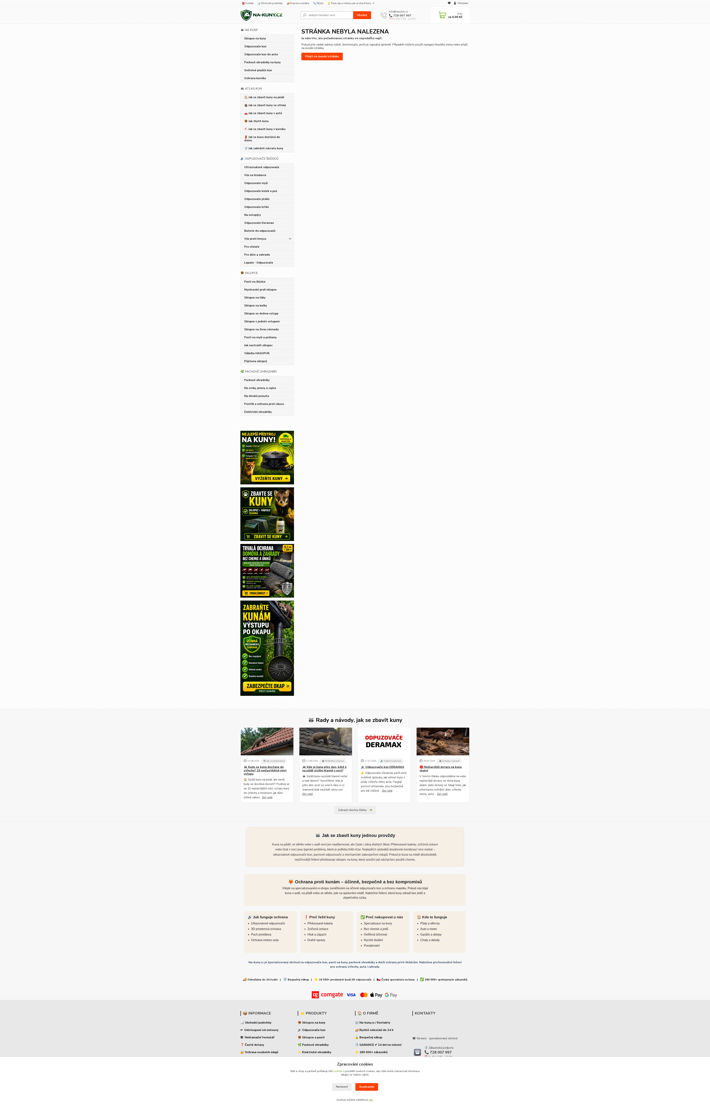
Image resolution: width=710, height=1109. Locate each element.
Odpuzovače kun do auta (261, 54)
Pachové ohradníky (257, 380)
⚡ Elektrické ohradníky (314, 1052)
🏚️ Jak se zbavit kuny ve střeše (265, 105)
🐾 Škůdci (318, 3)
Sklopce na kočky (255, 305)
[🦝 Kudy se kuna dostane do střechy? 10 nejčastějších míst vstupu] (267, 741)
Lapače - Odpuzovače (258, 262)
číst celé (267, 797)
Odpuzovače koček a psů (260, 191)
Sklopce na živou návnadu (261, 329)
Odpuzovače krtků (256, 207)
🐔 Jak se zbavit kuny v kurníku (264, 129)
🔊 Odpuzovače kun (390, 760)
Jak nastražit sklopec (258, 345)
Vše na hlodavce (255, 175)
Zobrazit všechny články (352, 810)
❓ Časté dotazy (252, 1045)
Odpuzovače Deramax (259, 223)
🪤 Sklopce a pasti (311, 1037)
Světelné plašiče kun (258, 70)
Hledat (362, 15)
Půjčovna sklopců (255, 361)
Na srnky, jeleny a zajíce (260, 388)
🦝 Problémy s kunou (333, 760)
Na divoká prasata (256, 396)
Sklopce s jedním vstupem (262, 321)
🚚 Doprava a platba (298, 3)
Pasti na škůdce (255, 282)
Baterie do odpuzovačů (259, 231)
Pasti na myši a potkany (260, 337)
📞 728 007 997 (400, 16)
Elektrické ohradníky (258, 412)
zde (371, 1100)
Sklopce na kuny (255, 38)
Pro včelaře (251, 247)
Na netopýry (252, 215)
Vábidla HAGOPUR (256, 353)
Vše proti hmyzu (255, 239)
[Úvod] (269, 15)
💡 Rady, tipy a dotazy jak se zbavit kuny (349, 3)
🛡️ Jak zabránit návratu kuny (263, 148)
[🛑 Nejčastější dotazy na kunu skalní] (443, 741)
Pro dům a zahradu (257, 255)
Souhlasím (366, 1087)
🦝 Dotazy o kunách (449, 760)
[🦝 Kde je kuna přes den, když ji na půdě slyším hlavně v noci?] (325, 741)
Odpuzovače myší (256, 183)
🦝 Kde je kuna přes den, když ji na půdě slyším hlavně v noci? (324, 768)
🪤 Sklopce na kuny (311, 1023)
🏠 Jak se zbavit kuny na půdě (264, 97)
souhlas (338, 1071)
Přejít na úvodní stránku (322, 56)
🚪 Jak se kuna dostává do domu (262, 138)
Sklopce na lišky (255, 297)
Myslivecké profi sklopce (260, 289)
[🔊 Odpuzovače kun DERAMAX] (384, 741)
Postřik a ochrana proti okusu (264, 404)
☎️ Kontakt (247, 3)
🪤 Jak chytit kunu (256, 121)
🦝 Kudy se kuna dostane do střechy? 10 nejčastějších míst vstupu (265, 770)
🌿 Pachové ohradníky (313, 1045)
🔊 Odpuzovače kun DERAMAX (382, 767)
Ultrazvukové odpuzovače (261, 167)
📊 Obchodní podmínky (270, 3)
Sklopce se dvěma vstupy (261, 313)
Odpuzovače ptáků (257, 199)
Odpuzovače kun (255, 46)
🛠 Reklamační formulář (257, 1037)
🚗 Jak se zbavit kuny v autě (263, 113)
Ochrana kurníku (255, 78)
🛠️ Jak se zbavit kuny (274, 760)
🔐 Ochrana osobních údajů (259, 1052)
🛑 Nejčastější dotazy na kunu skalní (441, 768)
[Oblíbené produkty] (449, 3)
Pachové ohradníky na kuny (262, 62)
